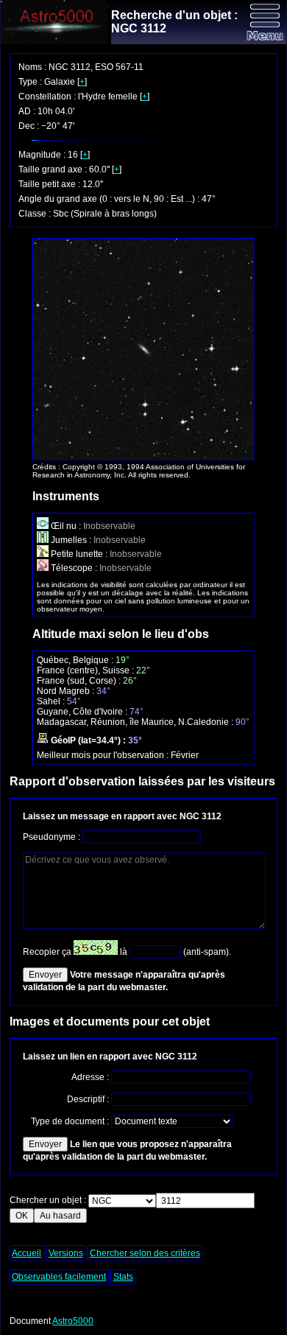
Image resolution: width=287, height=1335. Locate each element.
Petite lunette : (79, 554)
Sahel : (52, 701)
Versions (66, 1253)
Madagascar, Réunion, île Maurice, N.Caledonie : (136, 722)
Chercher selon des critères (145, 1253)
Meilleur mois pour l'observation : (104, 755)
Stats (123, 1277)
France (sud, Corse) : (80, 681)
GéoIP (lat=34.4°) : (88, 740)
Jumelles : (71, 540)
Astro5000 (72, 1321)
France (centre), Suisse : (86, 670)
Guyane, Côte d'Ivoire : (83, 712)
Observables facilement (59, 1277)
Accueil (26, 1253)
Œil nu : (66, 526)
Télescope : (74, 568)
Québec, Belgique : (76, 660)
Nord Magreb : (66, 691)
